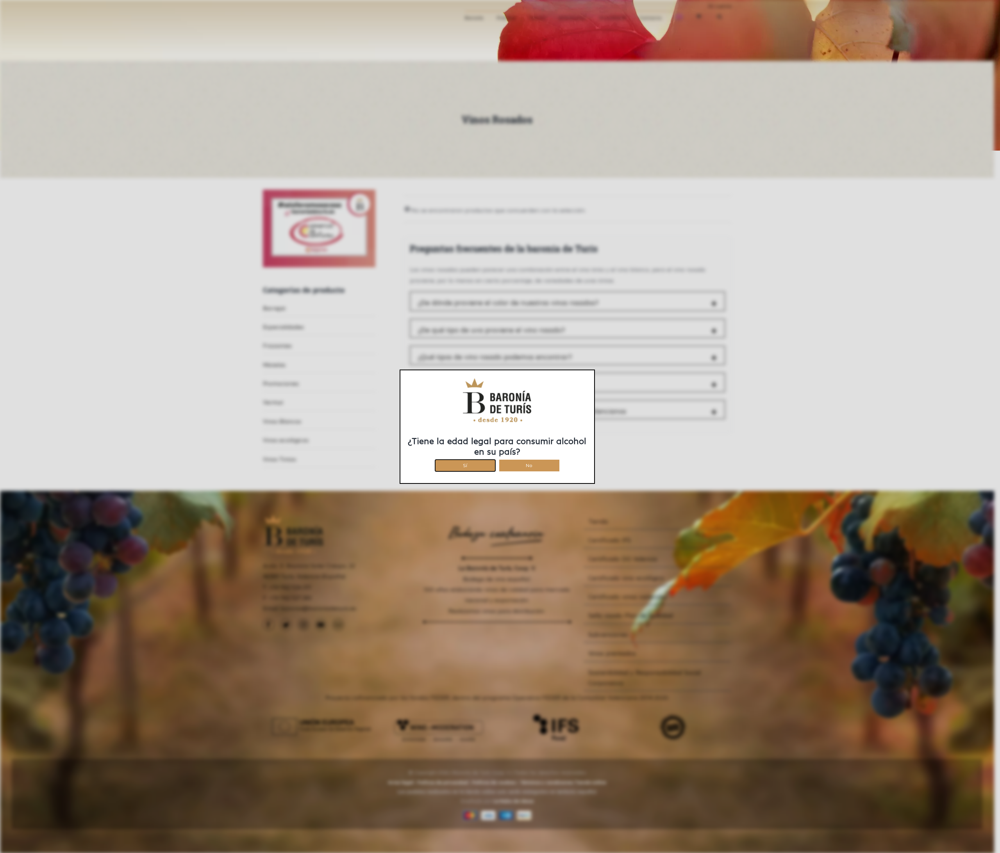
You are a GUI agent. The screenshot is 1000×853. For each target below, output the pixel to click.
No (529, 464)
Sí (465, 464)
